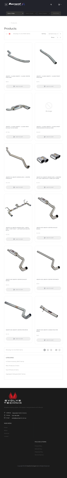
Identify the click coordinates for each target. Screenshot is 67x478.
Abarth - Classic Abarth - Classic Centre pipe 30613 (18, 76)
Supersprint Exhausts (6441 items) (15, 374)
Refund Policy (38, 449)
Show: (52, 37)
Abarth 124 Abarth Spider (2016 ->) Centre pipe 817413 (18, 177)
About (5, 430)
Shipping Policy (39, 452)
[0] (59, 4)
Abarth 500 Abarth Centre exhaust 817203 (16, 280)
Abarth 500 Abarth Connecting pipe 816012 (47, 330)
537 (56, 350)
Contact (6, 436)
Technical (6, 433)
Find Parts (56, 13)
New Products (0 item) (12, 365)
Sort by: (44, 33)
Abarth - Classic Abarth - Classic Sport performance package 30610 (48, 127)
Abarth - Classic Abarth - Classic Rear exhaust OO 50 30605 (17, 127)
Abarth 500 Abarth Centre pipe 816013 (48, 279)
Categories (10, 357)
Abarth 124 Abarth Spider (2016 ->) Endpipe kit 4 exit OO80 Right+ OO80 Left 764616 (49, 177)
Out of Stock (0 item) (12, 370)
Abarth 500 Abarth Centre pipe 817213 (17, 329)
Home (6, 23)
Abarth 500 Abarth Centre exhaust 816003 (47, 228)
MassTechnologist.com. (33, 466)
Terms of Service (39, 454)
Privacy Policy (38, 446)
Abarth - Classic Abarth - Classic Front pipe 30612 (48, 76)
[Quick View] (6, 51)
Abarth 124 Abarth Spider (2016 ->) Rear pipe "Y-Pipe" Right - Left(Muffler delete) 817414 (18, 229)
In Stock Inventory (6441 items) (15, 361)
